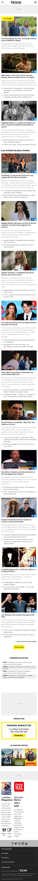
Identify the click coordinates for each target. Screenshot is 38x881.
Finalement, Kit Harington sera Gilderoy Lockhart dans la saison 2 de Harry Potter (17, 672)
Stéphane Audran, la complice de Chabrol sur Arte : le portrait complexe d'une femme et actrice (18, 125)
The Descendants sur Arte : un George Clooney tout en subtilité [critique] (18, 40)
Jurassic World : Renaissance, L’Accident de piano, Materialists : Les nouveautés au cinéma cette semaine (19, 90)
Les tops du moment (7, 862)
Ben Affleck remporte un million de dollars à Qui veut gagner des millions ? (18, 473)
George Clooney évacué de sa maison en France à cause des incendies (16, 521)
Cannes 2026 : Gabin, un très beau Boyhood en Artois (20, 144)
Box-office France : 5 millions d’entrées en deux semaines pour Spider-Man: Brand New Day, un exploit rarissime (18, 541)
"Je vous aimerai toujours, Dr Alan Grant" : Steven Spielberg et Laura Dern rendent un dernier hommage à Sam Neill (20, 440)
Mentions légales (5, 879)
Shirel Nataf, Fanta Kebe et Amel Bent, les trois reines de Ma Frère (17, 373)
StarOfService (4, 875)
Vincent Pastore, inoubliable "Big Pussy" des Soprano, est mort (18, 423)
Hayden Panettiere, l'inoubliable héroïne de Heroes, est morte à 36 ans (17, 274)
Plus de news (19, 647)
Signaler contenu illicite (16, 879)
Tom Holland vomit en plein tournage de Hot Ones (17, 616)
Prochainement (6, 849)
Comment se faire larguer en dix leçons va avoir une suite (19, 667)
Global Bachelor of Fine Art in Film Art (26, 873)
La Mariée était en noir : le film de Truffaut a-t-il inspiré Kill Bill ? (19, 570)
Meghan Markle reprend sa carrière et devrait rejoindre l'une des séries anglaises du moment (18, 225)
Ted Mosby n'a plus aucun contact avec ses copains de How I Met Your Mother (17, 176)
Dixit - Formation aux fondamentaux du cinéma (20, 875)
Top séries (4, 853)
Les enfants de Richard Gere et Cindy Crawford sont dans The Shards (18, 324)
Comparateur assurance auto (8, 873)
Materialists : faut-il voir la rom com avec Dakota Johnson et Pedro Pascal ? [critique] (17, 76)
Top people (5, 857)
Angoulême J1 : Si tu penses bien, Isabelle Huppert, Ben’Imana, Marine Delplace (17, 676)
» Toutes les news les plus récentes (26, 641)
